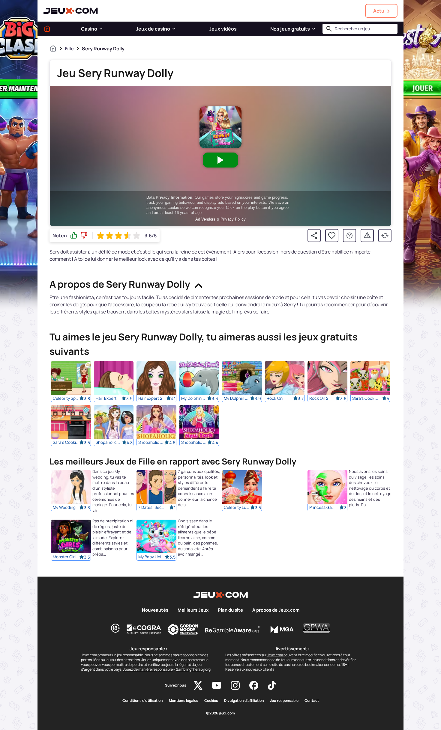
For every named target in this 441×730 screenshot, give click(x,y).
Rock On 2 (318, 398)
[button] (101, 29)
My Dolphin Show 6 (237, 398)
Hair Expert (106, 398)
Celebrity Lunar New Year (237, 507)
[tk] (272, 685)
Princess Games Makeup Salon (322, 507)
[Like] (73, 235)
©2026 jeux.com (220, 713)
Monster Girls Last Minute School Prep (66, 557)
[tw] (198, 685)
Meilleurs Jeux (193, 610)
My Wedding (64, 507)
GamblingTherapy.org (193, 669)
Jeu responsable (284, 700)
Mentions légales (183, 700)
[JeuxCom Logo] (71, 10)
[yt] (216, 685)
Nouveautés (155, 610)
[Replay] (384, 235)
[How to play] (349, 235)
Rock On (275, 398)
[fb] (253, 685)
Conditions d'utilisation (142, 700)
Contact (311, 700)
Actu (378, 10)
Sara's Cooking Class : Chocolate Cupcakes (66, 442)
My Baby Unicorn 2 (151, 557)
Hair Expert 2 (150, 398)
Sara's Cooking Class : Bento (365, 398)
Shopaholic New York (194, 442)
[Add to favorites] (331, 235)
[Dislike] (84, 235)
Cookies (211, 700)
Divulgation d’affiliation (244, 700)
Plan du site (230, 610)
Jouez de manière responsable (148, 669)
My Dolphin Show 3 (194, 398)
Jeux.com (275, 654)
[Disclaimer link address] (144, 629)
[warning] (367, 235)
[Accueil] (47, 29)
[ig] (235, 685)
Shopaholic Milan (151, 442)
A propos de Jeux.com (275, 610)
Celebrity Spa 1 (66, 398)
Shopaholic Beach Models (109, 442)
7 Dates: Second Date (151, 507)
